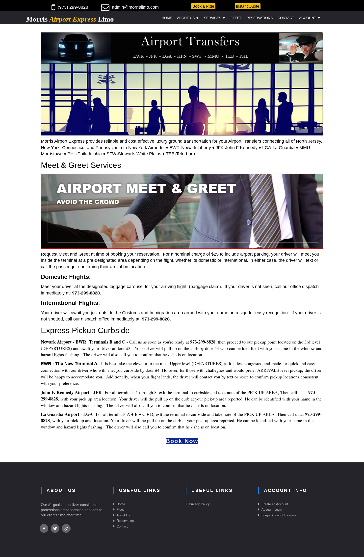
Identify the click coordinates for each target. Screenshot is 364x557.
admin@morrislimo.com (135, 7)
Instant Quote (247, 6)
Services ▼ (215, 18)
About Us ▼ (188, 18)
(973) (63, 7)
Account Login (271, 509)
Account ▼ (310, 18)
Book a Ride (203, 6)
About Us (123, 515)
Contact (286, 18)
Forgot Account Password (279, 515)
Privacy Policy (199, 504)
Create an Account (274, 504)
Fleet (236, 18)
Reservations (259, 18)
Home (167, 18)
